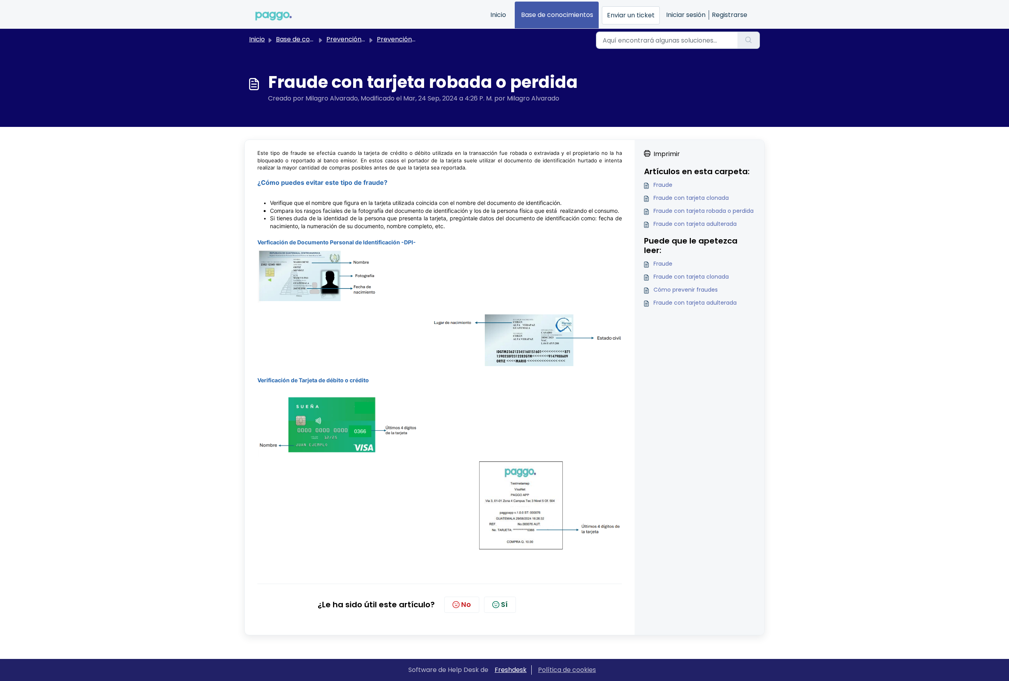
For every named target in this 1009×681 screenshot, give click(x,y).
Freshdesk (511, 669)
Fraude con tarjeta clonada (691, 198)
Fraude (662, 185)
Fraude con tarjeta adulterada (695, 224)
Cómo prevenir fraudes (685, 290)
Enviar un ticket (631, 15)
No (466, 604)
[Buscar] (748, 40)
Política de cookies (567, 669)
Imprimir (666, 153)
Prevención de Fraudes (361, 39)
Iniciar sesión (686, 14)
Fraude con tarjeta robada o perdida (703, 211)
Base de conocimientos (557, 14)
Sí (504, 604)
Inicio (498, 14)
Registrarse (729, 14)
